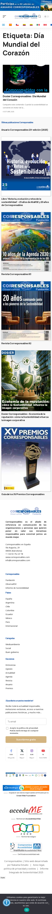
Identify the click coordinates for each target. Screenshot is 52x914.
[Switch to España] (10, 25)
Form (3, 878)
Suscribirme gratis (26, 739)
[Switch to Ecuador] (31, 25)
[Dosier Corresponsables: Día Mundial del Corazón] (26, 79)
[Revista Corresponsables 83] (26, 241)
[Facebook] (11, 754)
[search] (39, 16)
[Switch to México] (38, 25)
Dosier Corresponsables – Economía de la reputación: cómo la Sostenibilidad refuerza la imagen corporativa (25, 417)
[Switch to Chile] (17, 25)
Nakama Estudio (19, 864)
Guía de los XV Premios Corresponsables (22, 494)
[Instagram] (31, 754)
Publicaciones (29, 92)
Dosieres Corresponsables (13, 92)
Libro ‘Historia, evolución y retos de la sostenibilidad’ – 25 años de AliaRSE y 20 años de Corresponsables (25, 202)
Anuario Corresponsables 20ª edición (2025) (24, 129)
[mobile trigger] (5, 16)
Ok (27, 910)
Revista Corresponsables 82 (16, 343)
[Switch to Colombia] (24, 25)
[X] (21, 754)
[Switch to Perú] (45, 25)
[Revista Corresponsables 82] (26, 310)
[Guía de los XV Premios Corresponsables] (26, 459)
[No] (48, 903)
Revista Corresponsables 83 (16, 274)
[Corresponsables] (26, 16)
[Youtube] (43, 754)
